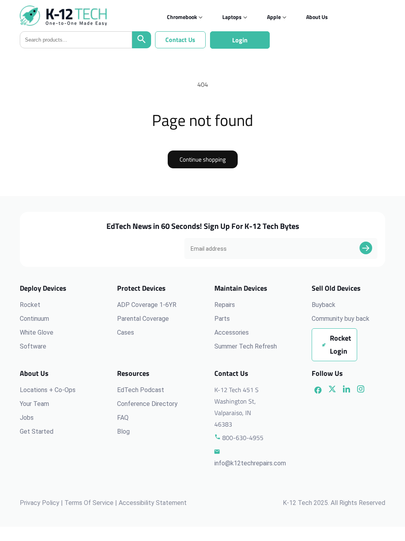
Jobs (27, 417)
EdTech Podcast (140, 390)
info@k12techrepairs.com (250, 463)
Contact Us (180, 39)
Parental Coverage (143, 318)
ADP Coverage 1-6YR (146, 305)
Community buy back (340, 318)
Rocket (30, 305)
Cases (125, 332)
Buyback (323, 305)
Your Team (34, 404)
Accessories (231, 332)
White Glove (36, 332)
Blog (123, 431)
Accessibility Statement (153, 503)
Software (33, 346)
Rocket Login (340, 344)
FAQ (123, 417)
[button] (182, 16)
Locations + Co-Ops (48, 390)
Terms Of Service (89, 503)
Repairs (224, 305)
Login (240, 40)
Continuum (34, 318)
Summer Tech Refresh (245, 346)
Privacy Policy (39, 503)
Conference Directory (147, 404)
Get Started (36, 431)
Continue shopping (203, 159)
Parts (222, 318)
